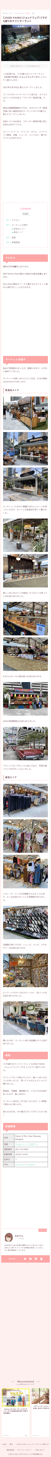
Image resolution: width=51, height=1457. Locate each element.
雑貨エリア (18, 232)
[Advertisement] (25, 170)
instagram (30, 1165)
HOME (4, 1444)
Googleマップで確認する (26, 1144)
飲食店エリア (19, 229)
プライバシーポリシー (24, 1450)
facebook (19, 1165)
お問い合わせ (39, 1450)
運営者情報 (10, 1450)
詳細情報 (16, 242)
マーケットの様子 (20, 225)
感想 (14, 238)
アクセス (16, 220)
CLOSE (25, 214)
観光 (29, 13)
